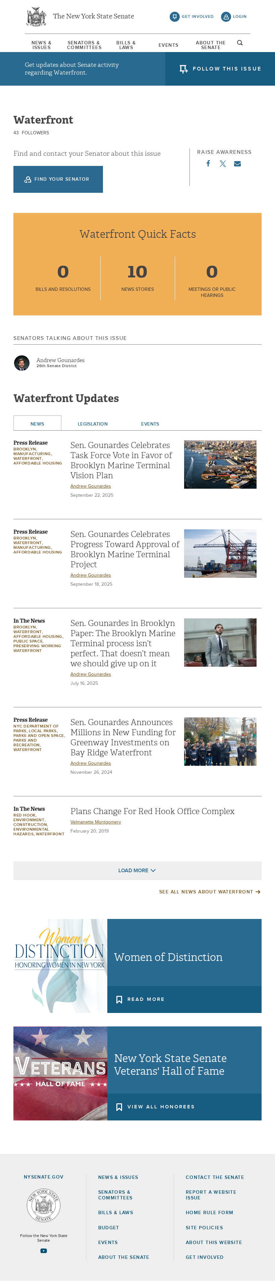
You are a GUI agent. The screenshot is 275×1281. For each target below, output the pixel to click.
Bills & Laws (126, 45)
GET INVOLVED (205, 1257)
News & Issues (42, 45)
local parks (43, 731)
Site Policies (204, 1228)
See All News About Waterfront (206, 892)
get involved (198, 17)
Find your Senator (62, 179)
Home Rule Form (210, 1212)
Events (168, 45)
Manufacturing (32, 454)
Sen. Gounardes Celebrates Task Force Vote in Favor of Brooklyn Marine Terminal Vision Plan (121, 460)
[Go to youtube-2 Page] (43, 1250)
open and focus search (240, 45)
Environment (29, 820)
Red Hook (24, 815)
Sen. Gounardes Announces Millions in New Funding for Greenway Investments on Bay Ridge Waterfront (123, 737)
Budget (108, 1228)
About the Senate (124, 1257)
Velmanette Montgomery (95, 822)
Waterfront (27, 459)
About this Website (214, 1242)
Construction (30, 825)
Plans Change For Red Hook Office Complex (152, 811)
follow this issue (227, 69)
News (37, 424)
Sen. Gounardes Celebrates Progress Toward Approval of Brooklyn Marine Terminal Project (124, 549)
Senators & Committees (84, 45)
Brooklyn (24, 449)
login (240, 17)
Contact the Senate (215, 1177)
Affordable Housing (37, 463)
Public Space (28, 641)
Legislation (93, 424)
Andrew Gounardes (61, 360)
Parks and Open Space (38, 736)
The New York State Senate (93, 16)
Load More (133, 870)
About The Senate (211, 45)
